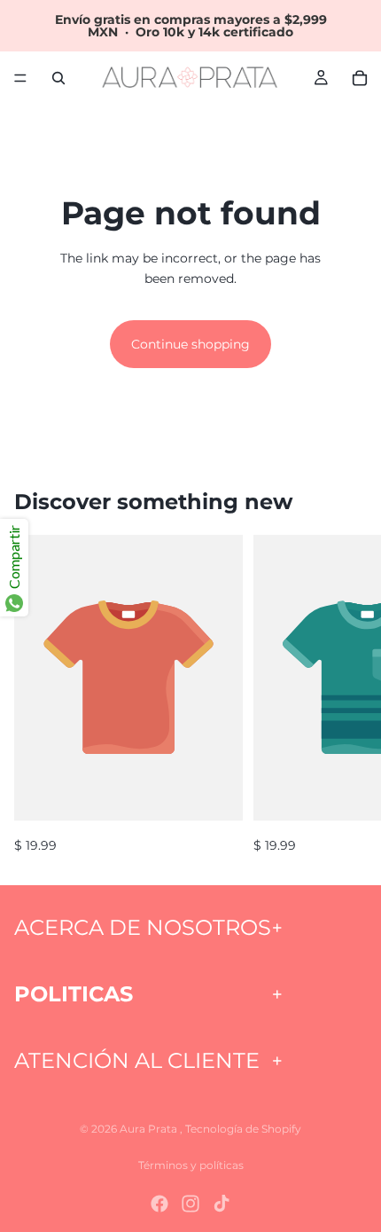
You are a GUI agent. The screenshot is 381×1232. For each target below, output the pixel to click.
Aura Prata (150, 1128)
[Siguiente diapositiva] (347, 695)
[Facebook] (159, 1203)
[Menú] (20, 78)
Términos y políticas (191, 1165)
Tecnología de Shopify (243, 1128)
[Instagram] (190, 1203)
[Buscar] (58, 78)
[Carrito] (359, 78)
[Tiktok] (221, 1203)
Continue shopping (190, 344)
